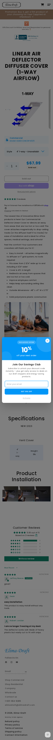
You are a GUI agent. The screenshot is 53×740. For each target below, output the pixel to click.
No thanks (26, 398)
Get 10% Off (26, 391)
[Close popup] (47, 341)
